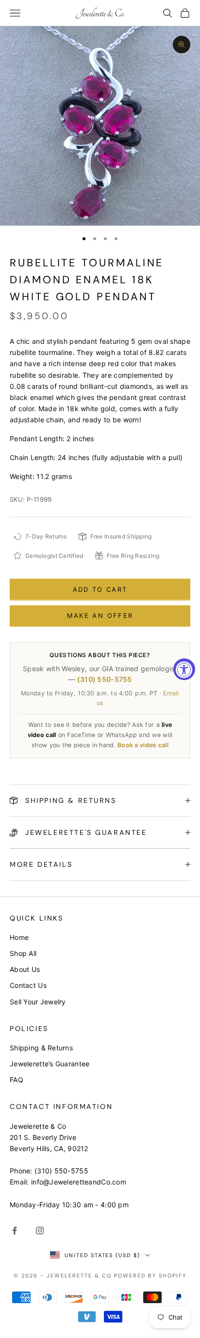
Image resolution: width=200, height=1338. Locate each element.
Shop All (23, 953)
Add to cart (100, 589)
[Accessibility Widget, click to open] (184, 669)
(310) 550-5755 (104, 679)
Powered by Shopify (150, 1275)
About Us (25, 969)
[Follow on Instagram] (40, 1230)
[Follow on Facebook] (14, 1230)
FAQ (16, 1080)
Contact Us (28, 985)
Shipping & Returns (41, 1048)
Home (19, 937)
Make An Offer (100, 615)
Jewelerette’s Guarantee (49, 1064)
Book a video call (142, 745)
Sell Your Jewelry (38, 1002)
